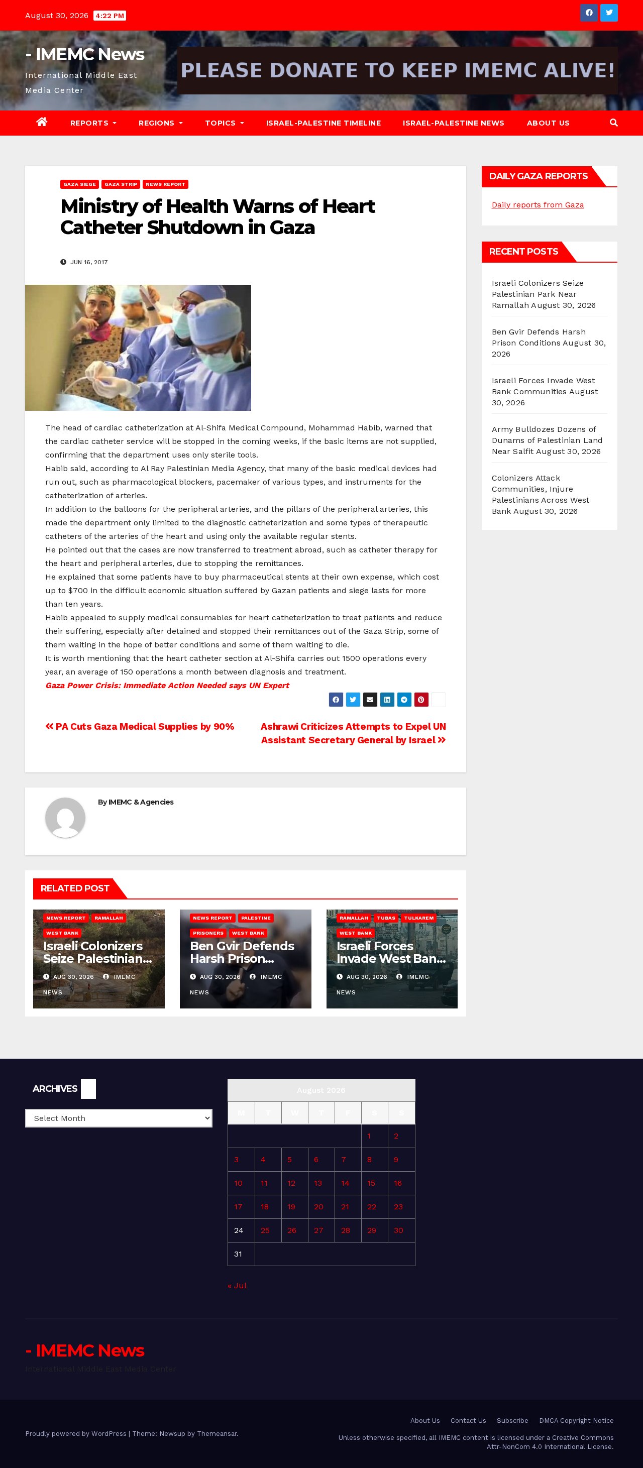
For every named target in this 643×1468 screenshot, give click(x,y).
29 (371, 1230)
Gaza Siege (79, 184)
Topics (222, 123)
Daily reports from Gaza (538, 204)
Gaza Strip (120, 184)
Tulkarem (419, 918)
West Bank (62, 933)
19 (291, 1206)
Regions (158, 123)
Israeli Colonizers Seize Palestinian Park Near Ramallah (538, 294)
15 (371, 1183)
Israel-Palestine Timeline (323, 123)
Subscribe (512, 1420)
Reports (90, 123)
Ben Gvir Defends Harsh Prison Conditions (242, 958)
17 (238, 1206)
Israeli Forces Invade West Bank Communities (390, 958)
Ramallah (108, 918)
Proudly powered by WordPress (77, 1433)
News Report (165, 184)
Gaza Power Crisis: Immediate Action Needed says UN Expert (167, 685)
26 (291, 1230)
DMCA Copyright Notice (576, 1420)
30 (398, 1230)
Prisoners (208, 933)
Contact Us (468, 1420)
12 (291, 1183)
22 (371, 1206)
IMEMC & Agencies (141, 802)
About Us (548, 123)
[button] (614, 123)
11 (264, 1183)
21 (345, 1206)
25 (265, 1230)
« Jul (237, 1285)
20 (319, 1206)
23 (398, 1206)
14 (345, 1183)
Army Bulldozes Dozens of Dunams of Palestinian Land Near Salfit (547, 440)
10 (238, 1183)
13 (318, 1183)
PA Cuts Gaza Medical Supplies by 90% (144, 726)
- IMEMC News (84, 54)
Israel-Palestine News (454, 123)
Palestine (256, 918)
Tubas (386, 918)
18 (265, 1206)
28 (345, 1230)
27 (319, 1230)
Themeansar (217, 1433)
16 (398, 1183)
